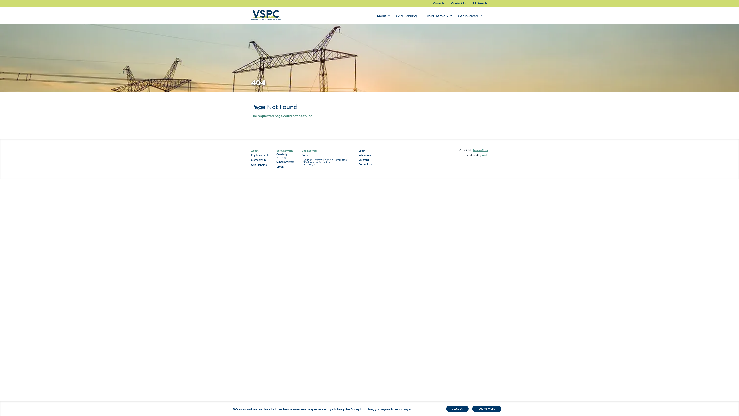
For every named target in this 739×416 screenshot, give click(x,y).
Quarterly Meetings (281, 156)
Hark (485, 155)
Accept (457, 408)
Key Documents (260, 155)
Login (362, 150)
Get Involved (468, 16)
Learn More (486, 408)
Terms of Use (480, 150)
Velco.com (365, 155)
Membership (258, 160)
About (381, 16)
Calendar (439, 3)
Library (280, 166)
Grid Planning (406, 16)
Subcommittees (285, 162)
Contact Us (459, 3)
